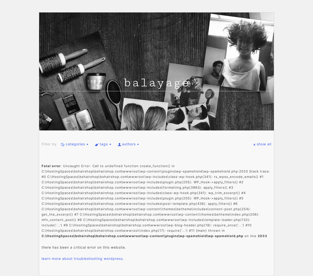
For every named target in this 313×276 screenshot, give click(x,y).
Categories (75, 144)
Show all (264, 144)
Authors (129, 144)
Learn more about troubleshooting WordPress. (83, 258)
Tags (104, 144)
